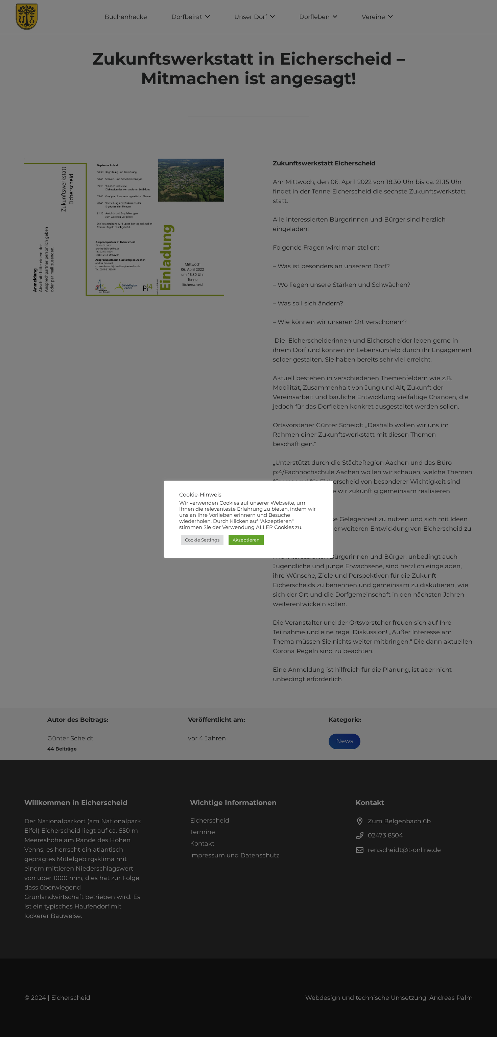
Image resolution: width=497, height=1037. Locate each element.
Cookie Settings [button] (202, 540)
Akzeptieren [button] (246, 540)
